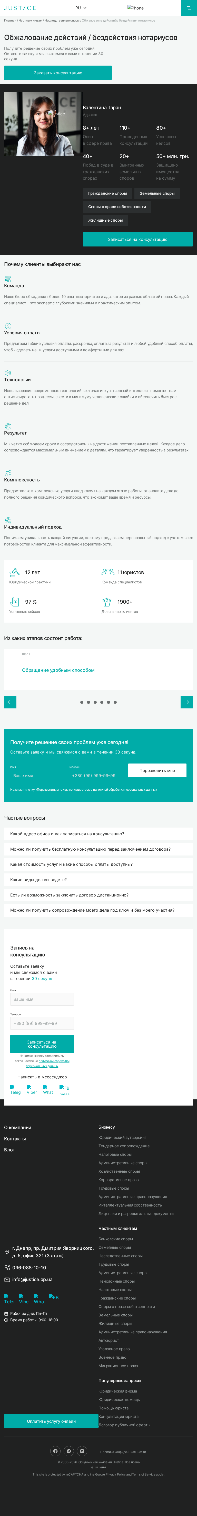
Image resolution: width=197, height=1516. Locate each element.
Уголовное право (114, 1348)
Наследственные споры (120, 1255)
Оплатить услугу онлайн (51, 1421)
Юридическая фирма (117, 1391)
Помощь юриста (113, 1408)
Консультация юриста (118, 1416)
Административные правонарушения (132, 1196)
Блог (9, 1149)
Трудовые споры (113, 1188)
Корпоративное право (118, 1179)
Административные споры (122, 1162)
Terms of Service (143, 1474)
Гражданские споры (116, 1298)
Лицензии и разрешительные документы (136, 1213)
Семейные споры (114, 1247)
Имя (13, 990)
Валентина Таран (102, 107)
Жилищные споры (115, 1323)
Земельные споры (115, 1315)
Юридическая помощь (119, 1399)
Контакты (15, 1138)
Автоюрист (108, 1340)
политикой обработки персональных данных (125, 789)
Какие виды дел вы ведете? (38, 879)
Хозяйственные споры (119, 1171)
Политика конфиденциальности (123, 1452)
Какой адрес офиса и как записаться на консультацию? (67, 833)
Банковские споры (115, 1238)
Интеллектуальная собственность (130, 1205)
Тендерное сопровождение (124, 1145)
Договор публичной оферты (124, 1424)
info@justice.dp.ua (32, 1279)
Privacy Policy (116, 1474)
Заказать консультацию (58, 72)
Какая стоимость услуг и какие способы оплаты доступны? (71, 864)
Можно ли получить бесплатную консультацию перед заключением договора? (90, 849)
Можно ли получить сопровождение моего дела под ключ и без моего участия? (92, 910)
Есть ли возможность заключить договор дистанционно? (69, 895)
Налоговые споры (115, 1154)
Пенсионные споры (116, 1281)
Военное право (112, 1357)
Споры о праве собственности (126, 1306)
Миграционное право (118, 1365)
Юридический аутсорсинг (122, 1137)
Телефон (15, 1014)
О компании (17, 1127)
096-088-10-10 (29, 1267)
